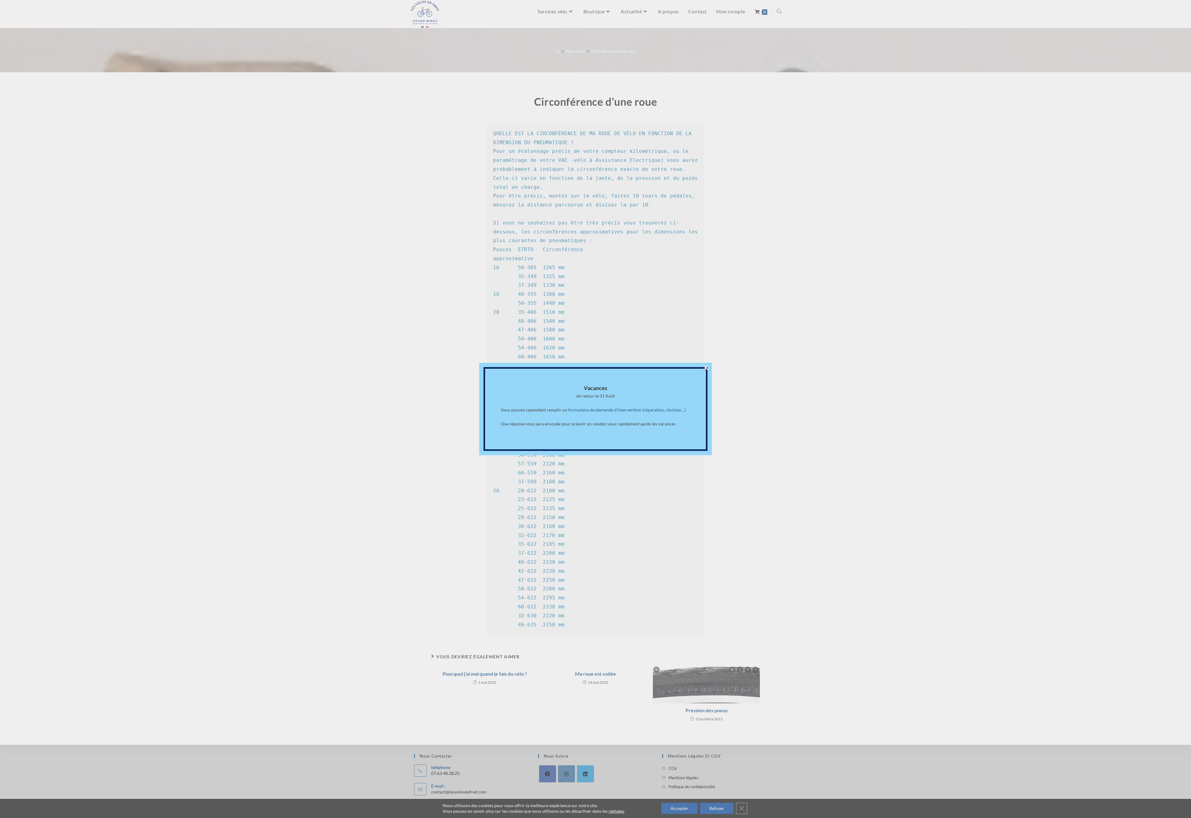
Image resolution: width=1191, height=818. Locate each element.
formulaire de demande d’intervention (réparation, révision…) (627, 409)
